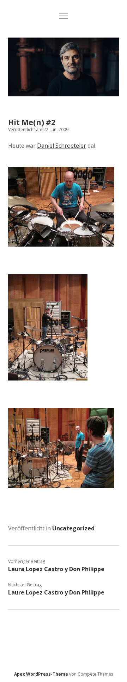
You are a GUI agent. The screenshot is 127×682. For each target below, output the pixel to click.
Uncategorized (73, 528)
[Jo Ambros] (63, 94)
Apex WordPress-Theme (41, 674)
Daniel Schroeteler (61, 146)
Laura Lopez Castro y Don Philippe (56, 569)
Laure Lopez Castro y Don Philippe (56, 592)
